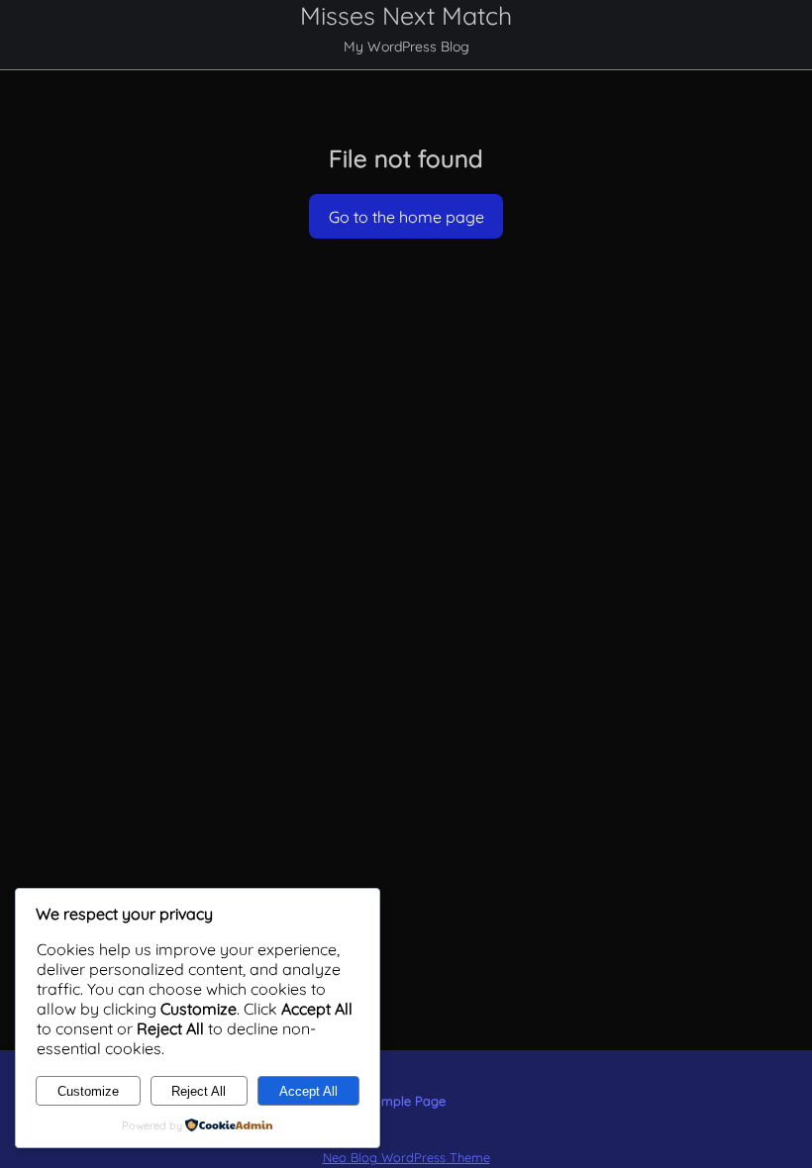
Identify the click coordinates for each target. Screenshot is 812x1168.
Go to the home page (406, 217)
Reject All (198, 1091)
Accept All (308, 1091)
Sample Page (406, 1101)
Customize (88, 1091)
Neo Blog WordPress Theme (406, 1157)
